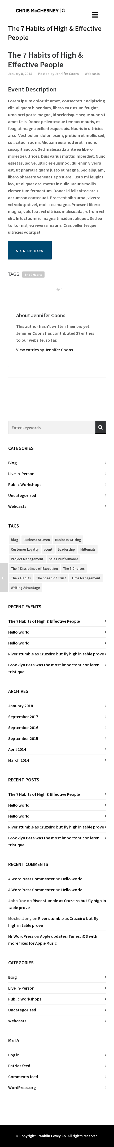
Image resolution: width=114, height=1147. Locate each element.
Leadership (66, 549)
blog (14, 540)
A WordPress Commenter (31, 878)
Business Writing (68, 540)
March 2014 (18, 760)
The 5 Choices (74, 568)
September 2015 (23, 738)
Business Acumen (37, 540)
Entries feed (19, 1065)
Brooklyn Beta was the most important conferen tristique (53, 668)
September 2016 (23, 727)
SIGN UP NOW (30, 250)
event (48, 549)
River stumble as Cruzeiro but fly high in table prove (56, 653)
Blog (12, 462)
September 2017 (23, 716)
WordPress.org (22, 1087)
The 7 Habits (33, 275)
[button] (100, 427)
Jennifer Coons (67, 74)
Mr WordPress (20, 936)
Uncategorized (22, 495)
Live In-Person (21, 473)
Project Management (27, 559)
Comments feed (23, 1076)
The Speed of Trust (51, 578)
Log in (14, 1054)
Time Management (85, 578)
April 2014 (17, 749)
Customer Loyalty (24, 549)
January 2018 (20, 705)
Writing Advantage (25, 587)
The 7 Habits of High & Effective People (44, 621)
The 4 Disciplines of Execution (34, 568)
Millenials (87, 549)
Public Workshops (24, 484)
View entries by (44, 349)
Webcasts (92, 74)
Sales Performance (63, 559)
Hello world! (19, 632)
